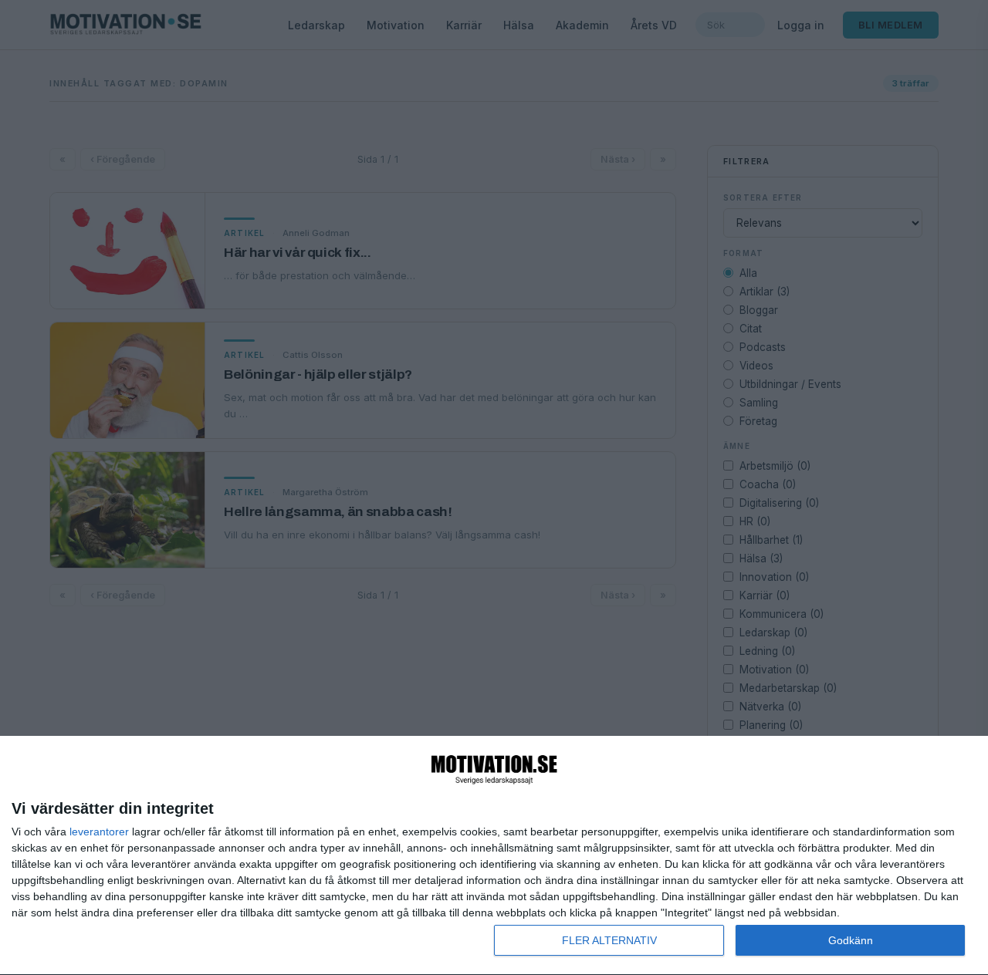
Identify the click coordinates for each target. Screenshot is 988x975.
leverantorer (99, 831)
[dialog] (494, 856)
